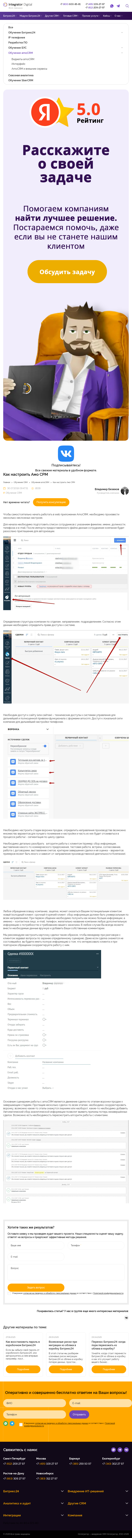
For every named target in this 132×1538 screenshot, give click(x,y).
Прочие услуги (90, 16)
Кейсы (106, 16)
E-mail (76, 1403)
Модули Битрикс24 (30, 16)
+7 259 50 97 (80, 1463)
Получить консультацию (51, 502)
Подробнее (23, 1369)
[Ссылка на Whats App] (113, 1449)
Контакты (28, 24)
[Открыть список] (62, 1491)
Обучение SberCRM (20, 80)
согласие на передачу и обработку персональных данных (49, 1293)
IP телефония (16, 37)
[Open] (122, 32)
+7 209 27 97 (14, 1463)
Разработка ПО (17, 42)
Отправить (79, 1414)
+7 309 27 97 (14, 1478)
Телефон (11, 1414)
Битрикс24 (9, 16)
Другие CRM (51, 16)
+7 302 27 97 (113, 1463)
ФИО (9, 1403)
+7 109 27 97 (47, 1463)
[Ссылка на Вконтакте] (126, 1449)
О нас (118, 16)
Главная (6, 482)
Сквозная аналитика (20, 75)
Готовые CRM (70, 16)
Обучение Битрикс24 (21, 32)
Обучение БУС (17, 47)
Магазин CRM (10, 24)
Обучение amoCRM (20, 52)
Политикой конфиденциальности (108, 1293)
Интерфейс (18, 63)
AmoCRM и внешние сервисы (29, 68)
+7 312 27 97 (46, 1478)
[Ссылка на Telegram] (120, 1449)
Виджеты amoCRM (23, 59)
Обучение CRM (21, 482)
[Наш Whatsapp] (5, 1424)
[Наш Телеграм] (12, 1424)
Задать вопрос (36, 1287)
